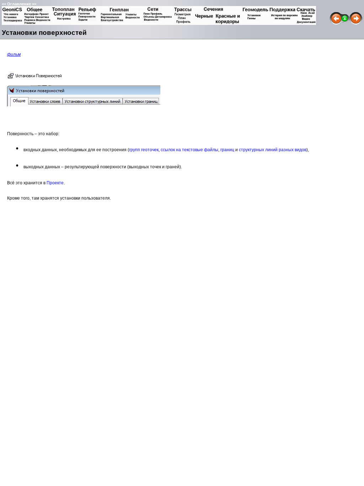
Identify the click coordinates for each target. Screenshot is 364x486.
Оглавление (19, 4)
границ (227, 149)
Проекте (55, 182)
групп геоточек (144, 149)
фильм (14, 54)
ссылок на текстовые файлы (189, 149)
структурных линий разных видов (272, 149)
